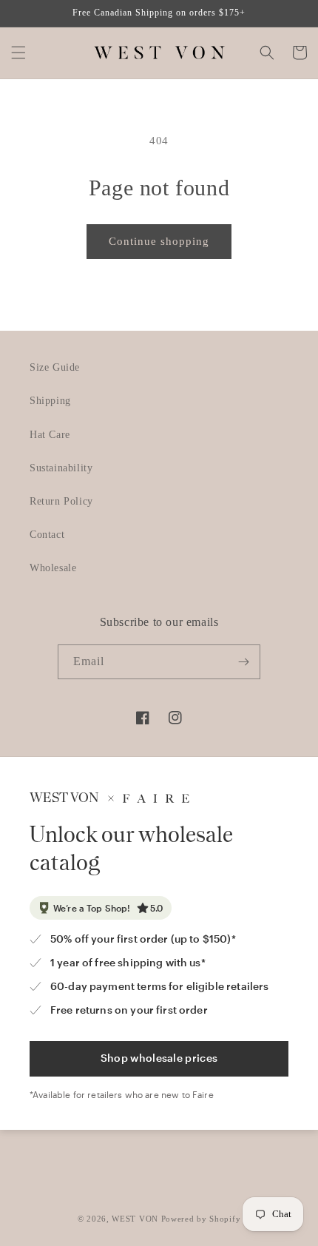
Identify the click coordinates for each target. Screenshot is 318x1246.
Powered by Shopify (201, 1218)
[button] (18, 52)
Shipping (50, 400)
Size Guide (55, 367)
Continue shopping (159, 241)
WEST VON (135, 1218)
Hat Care (50, 434)
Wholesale (53, 567)
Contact (47, 534)
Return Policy (61, 501)
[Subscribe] (243, 661)
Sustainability (61, 468)
